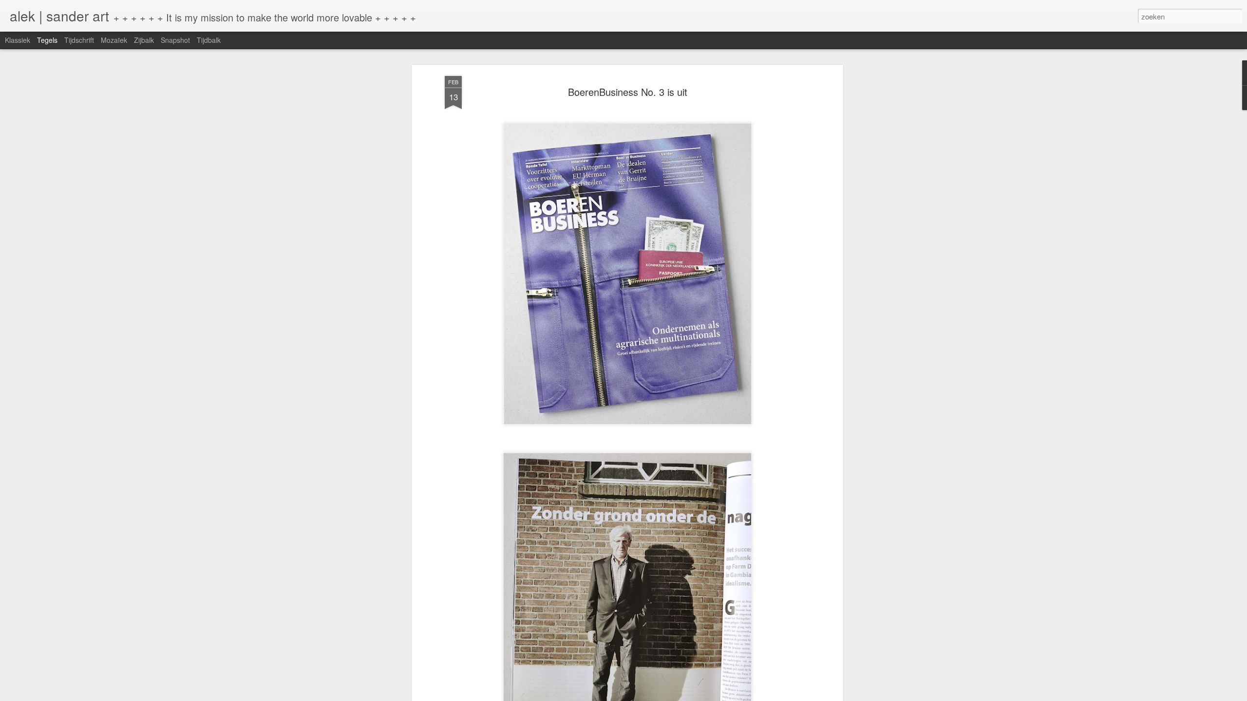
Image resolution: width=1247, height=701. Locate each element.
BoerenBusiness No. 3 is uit (627, 92)
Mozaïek (114, 40)
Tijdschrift (79, 40)
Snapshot (175, 40)
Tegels (47, 40)
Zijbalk (144, 40)
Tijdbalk (209, 40)
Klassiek (17, 40)
